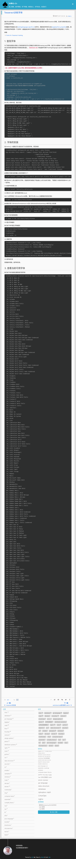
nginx (7, 748)
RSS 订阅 (54, 812)
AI (6, 767)
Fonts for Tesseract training (14, 35)
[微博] (54, 699)
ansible (7, 770)
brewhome (8, 825)
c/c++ (49, 719)
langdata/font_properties (59, 27)
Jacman (42, 857)
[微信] (62, 699)
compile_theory (9, 802)
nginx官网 (42, 807)
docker (7, 786)
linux (7, 728)
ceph (7, 725)
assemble (8, 799)
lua (6, 809)
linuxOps (8, 732)
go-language (9, 719)
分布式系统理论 (44, 725)
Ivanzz (13, 3)
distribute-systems (11, 744)
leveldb (7, 822)
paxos (7, 741)
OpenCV (41, 728)
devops (7, 783)
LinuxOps (55, 716)
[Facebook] (70, 699)
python (7, 754)
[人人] (58, 699)
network (7, 735)
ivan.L (70, 16)
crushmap (42, 719)
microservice (9, 828)
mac (66, 742)
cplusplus (8, 773)
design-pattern (9, 738)
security (7, 764)
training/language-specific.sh (26, 27)
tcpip (7, 780)
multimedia (8, 789)
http (6, 793)
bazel (7, 834)
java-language (9, 818)
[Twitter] (66, 699)
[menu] (72, 4)
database (8, 715)
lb (5, 812)
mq (6, 806)
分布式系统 (49, 722)
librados (47, 716)
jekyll (32, 857)
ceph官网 (41, 809)
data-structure (10, 760)
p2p (6, 815)
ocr (8, 700)
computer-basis (10, 796)
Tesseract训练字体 (13, 12)
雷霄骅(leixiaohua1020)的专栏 (47, 805)
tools (7, 751)
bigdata (7, 722)
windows (8, 777)
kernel (7, 831)
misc (7, 712)
